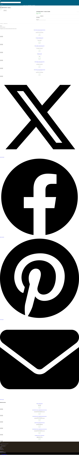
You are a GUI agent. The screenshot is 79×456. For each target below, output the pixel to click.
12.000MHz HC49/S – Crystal (39, 437)
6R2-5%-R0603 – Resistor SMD (39, 64)
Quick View (43, 61)
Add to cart (5, 10)
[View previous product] (77, 11)
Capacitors (37, 417)
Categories (2, 4)
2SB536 (39, 56)
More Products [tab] (5, 23)
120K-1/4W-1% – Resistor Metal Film (39, 72)
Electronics (41, 417)
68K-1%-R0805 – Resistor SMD (39, 48)
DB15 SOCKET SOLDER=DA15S (39, 424)
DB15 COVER (39, 405)
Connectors (40, 404)
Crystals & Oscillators (40, 436)
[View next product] (78, 11)
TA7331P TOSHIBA (39, 40)
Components (39, 404)
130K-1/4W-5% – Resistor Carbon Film (39, 32)
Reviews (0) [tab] (1, 23)
